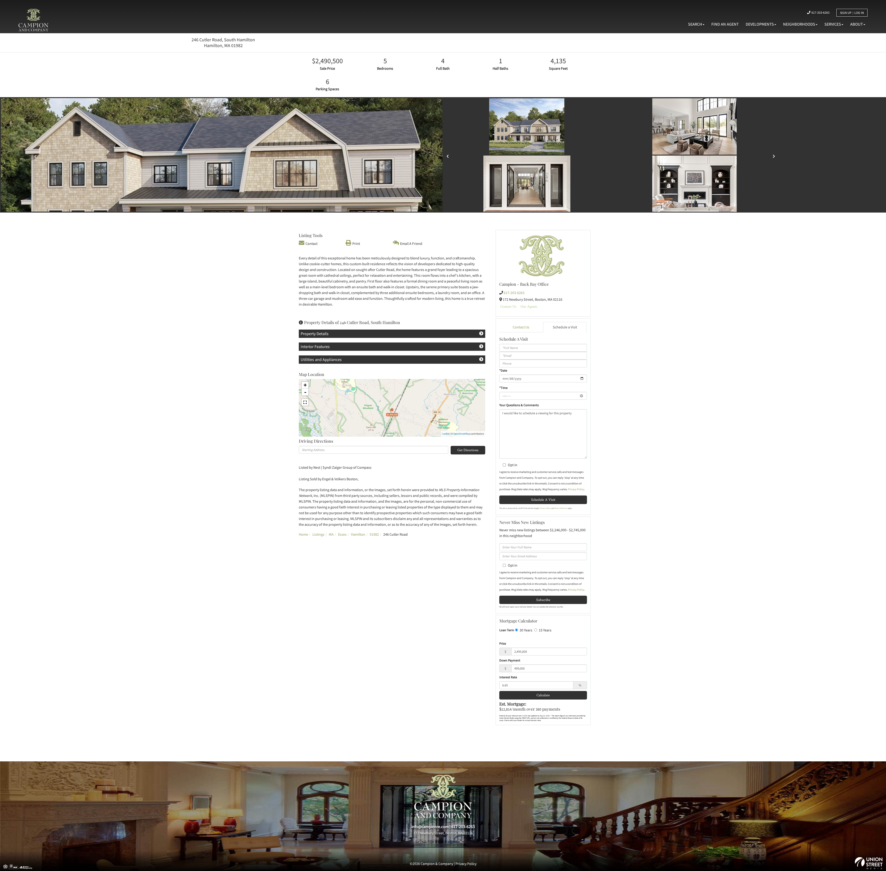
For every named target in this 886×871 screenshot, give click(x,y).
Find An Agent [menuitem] (725, 24)
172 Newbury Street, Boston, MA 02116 (443, 833)
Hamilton (358, 534)
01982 (374, 534)
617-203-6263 (820, 12)
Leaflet (445, 433)
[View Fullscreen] (305, 402)
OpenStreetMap (461, 433)
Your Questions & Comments (519, 405)
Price (502, 643)
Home (303, 534)
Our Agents (529, 306)
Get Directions (468, 450)
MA (331, 534)
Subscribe (543, 599)
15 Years (544, 630)
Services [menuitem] (832, 24)
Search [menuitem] (695, 24)
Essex (342, 534)
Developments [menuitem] (760, 24)
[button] (449, 154)
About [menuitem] (856, 24)
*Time (503, 388)
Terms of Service (560, 508)
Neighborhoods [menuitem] (799, 24)
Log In (859, 13)
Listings (318, 534)
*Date (503, 370)
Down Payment (509, 660)
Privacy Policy (576, 489)
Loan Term (506, 630)
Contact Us (508, 306)
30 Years (525, 630)
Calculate (543, 695)
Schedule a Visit (565, 327)
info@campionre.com (430, 826)
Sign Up (845, 13)
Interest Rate (508, 677)
